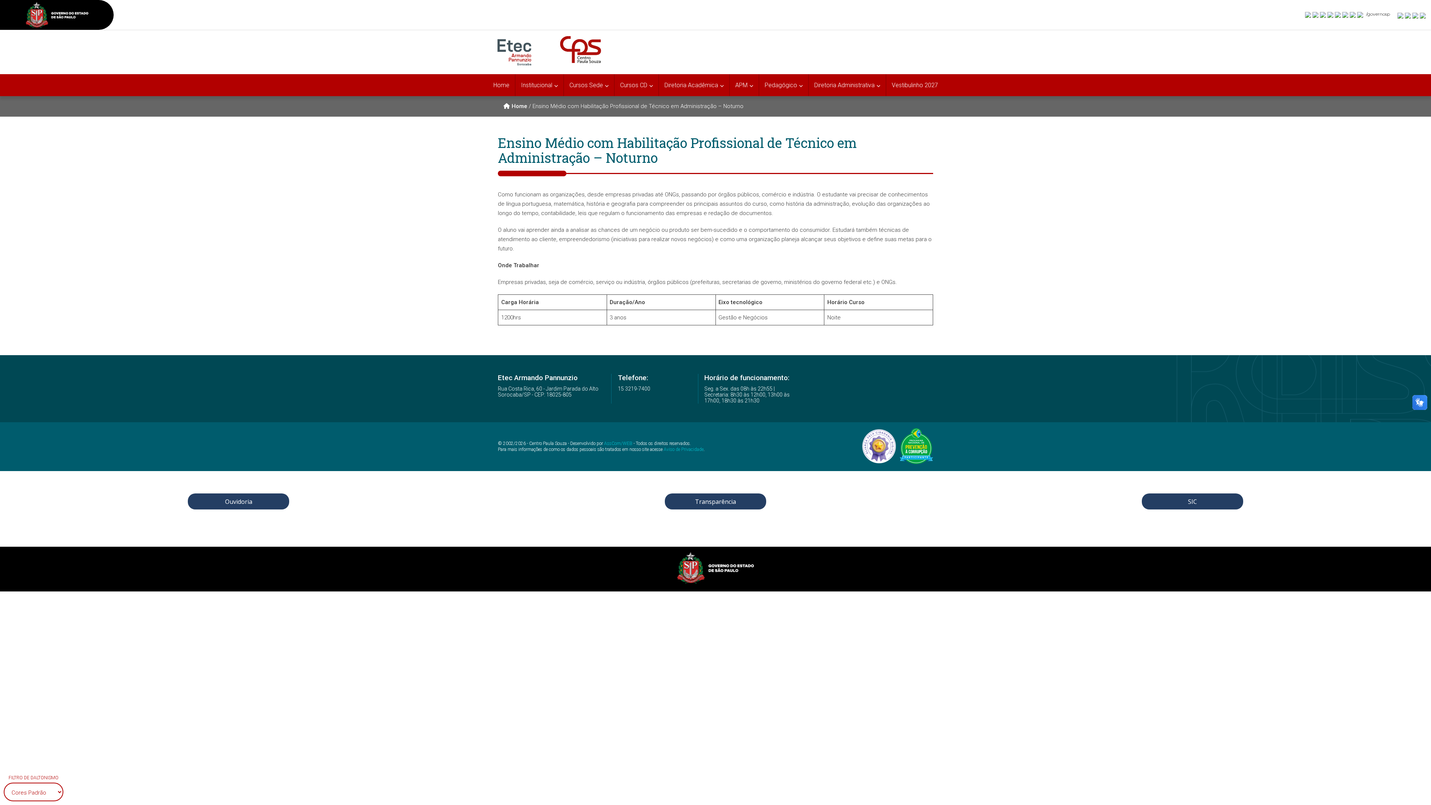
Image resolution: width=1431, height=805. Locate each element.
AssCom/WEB (618, 443)
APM (741, 85)
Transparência (715, 502)
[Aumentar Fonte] (1400, 15)
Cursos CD (633, 85)
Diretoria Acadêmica (691, 85)
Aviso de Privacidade (684, 449)
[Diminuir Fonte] (1408, 15)
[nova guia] (1423, 15)
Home (501, 85)
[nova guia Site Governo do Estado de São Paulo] (57, 16)
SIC (1192, 502)
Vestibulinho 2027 (915, 85)
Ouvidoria (238, 502)
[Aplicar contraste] (1415, 15)
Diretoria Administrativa (844, 85)
